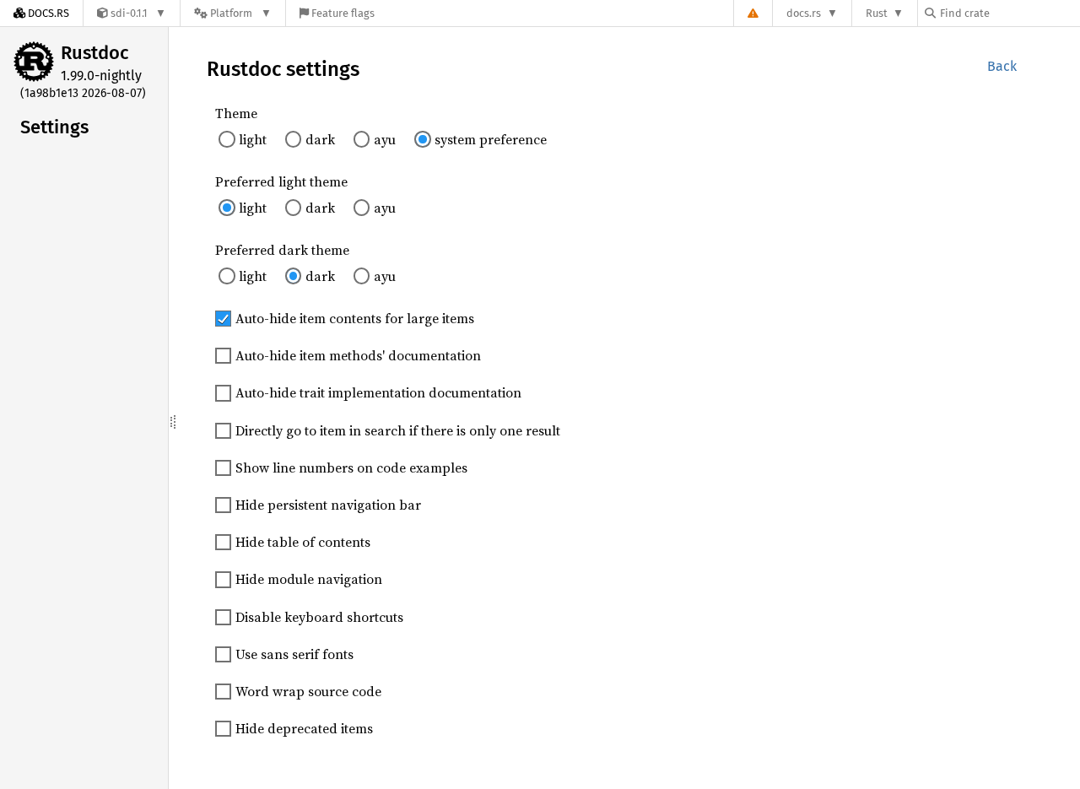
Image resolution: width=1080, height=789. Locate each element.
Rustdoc (95, 52)
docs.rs (803, 13)
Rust (877, 13)
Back (1002, 66)
